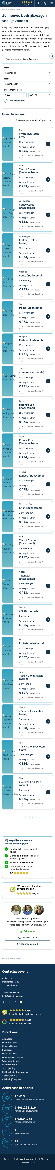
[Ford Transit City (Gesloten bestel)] (48, 756)
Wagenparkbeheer (11, 1061)
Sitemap (44, 1159)
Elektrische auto (9, 1064)
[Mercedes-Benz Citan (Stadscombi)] (48, 516)
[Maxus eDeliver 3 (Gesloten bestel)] (48, 721)
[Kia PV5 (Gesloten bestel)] (48, 652)
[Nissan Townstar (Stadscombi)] (48, 586)
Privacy (7, 1159)
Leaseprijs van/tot (13, 89)
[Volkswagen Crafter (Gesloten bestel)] (48, 250)
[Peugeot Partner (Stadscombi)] (48, 348)
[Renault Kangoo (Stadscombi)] (48, 484)
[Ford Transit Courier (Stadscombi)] (48, 550)
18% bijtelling (8, 1068)
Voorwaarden (32, 1159)
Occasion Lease (9, 1053)
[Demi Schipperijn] (39, 909)
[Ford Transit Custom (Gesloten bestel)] (48, 179)
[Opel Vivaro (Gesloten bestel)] (48, 144)
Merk (6, 67)
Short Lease (8, 1050)
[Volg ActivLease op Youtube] (21, 1002)
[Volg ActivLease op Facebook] (10, 1002)
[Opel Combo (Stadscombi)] (48, 381)
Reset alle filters (52, 55)
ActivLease (7, 1038)
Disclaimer (18, 1159)
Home (4, 9)
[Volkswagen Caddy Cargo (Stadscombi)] (48, 215)
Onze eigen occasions (12, 1057)
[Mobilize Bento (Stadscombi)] (48, 284)
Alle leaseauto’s (9, 1075)
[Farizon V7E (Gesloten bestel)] (48, 619)
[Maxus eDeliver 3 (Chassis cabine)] (48, 792)
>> (50, 817)
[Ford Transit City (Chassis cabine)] (48, 686)
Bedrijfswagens (30, 59)
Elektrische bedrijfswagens (15, 1072)
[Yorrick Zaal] (27, 909)
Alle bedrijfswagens (11, 1079)
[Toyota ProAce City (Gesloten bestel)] (48, 450)
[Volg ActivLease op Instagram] (15, 1002)
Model (7, 78)
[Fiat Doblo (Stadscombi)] (48, 316)
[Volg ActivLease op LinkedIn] (4, 1002)
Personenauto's (13, 59)
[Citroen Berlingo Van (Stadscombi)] (48, 415)
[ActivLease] (7, 3)
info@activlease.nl (14, 996)
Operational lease (10, 1042)
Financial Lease (9, 1046)
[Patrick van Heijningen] (16, 909)
